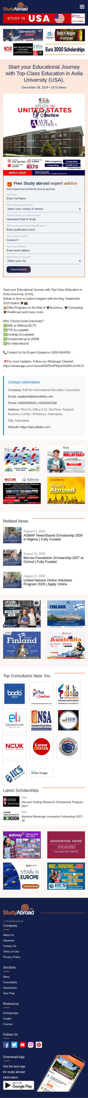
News (6, 976)
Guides (7, 1018)
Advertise (8, 940)
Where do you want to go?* (20, 205)
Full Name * (12, 194)
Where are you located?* (19, 257)
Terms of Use (11, 951)
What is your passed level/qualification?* (26, 226)
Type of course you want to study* (24, 215)
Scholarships (10, 1013)
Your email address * (17, 246)
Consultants (10, 982)
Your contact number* (17, 236)
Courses (8, 1024)
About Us (8, 935)
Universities (10, 987)
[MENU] (82, 7)
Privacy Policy (11, 957)
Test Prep (9, 993)
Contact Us (9, 946)
